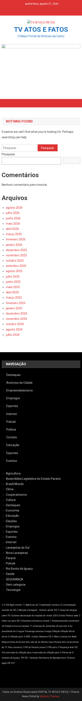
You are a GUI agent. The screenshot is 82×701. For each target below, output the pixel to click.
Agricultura (13, 473)
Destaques (13, 375)
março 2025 (14, 297)
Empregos (13, 398)
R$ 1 (27, 657)
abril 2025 (12, 292)
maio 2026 (13, 223)
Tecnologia (13, 590)
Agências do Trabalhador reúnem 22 (44, 604)
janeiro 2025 (14, 308)
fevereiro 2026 (15, 239)
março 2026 (14, 234)
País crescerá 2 (16, 647)
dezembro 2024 (16, 313)
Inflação (56, 631)
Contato (11, 437)
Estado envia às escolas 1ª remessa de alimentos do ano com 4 (37, 626)
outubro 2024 (15, 324)
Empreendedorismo (19, 390)
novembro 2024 (16, 318)
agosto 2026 (14, 207)
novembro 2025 (16, 255)
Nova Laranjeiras (17, 553)
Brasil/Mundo (15, 484)
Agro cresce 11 (17, 604)
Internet (11, 414)
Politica (11, 429)
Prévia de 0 (67, 652)
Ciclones (15, 615)
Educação (12, 445)
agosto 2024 (14, 329)
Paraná (11, 558)
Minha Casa (47, 642)
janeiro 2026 (14, 244)
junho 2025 (13, 281)
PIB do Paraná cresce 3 (36, 647)
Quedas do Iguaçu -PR (13, 657)
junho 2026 (13, 218)
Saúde (10, 574)
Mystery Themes (49, 696)
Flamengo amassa (34, 631)
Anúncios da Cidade (19, 382)
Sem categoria (15, 584)
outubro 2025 (15, 260)
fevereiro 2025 (15, 303)
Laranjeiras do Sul (17, 547)
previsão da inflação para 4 (19, 652)
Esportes (12, 406)
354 (7, 604)
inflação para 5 (17, 636)
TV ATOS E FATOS (41, 29)
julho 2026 (13, 213)
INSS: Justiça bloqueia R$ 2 (39, 636)
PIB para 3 (53, 647)
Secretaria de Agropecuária (52, 657)
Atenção (22, 610)
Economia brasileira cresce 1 (36, 620)
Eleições (11, 521)
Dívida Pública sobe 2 (69, 615)
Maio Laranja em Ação (65, 636)
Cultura (11, 500)
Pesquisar (8, 154)
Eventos (11, 461)
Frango (47, 631)
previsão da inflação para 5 (47, 652)
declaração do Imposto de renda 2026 (39, 615)
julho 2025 (13, 276)
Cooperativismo (16, 494)
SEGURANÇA (14, 579)
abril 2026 (12, 229)
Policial (11, 421)
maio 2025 (13, 287)
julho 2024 (13, 334)
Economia (12, 510)
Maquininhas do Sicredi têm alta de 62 (21, 642)
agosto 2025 (14, 271)
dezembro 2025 (16, 250)
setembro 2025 (16, 265)
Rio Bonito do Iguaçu (19, 568)
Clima (9, 489)
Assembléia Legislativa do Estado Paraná (33, 478)
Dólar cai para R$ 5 (11, 620)
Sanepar (34, 657)
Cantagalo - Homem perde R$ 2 (43, 610)
